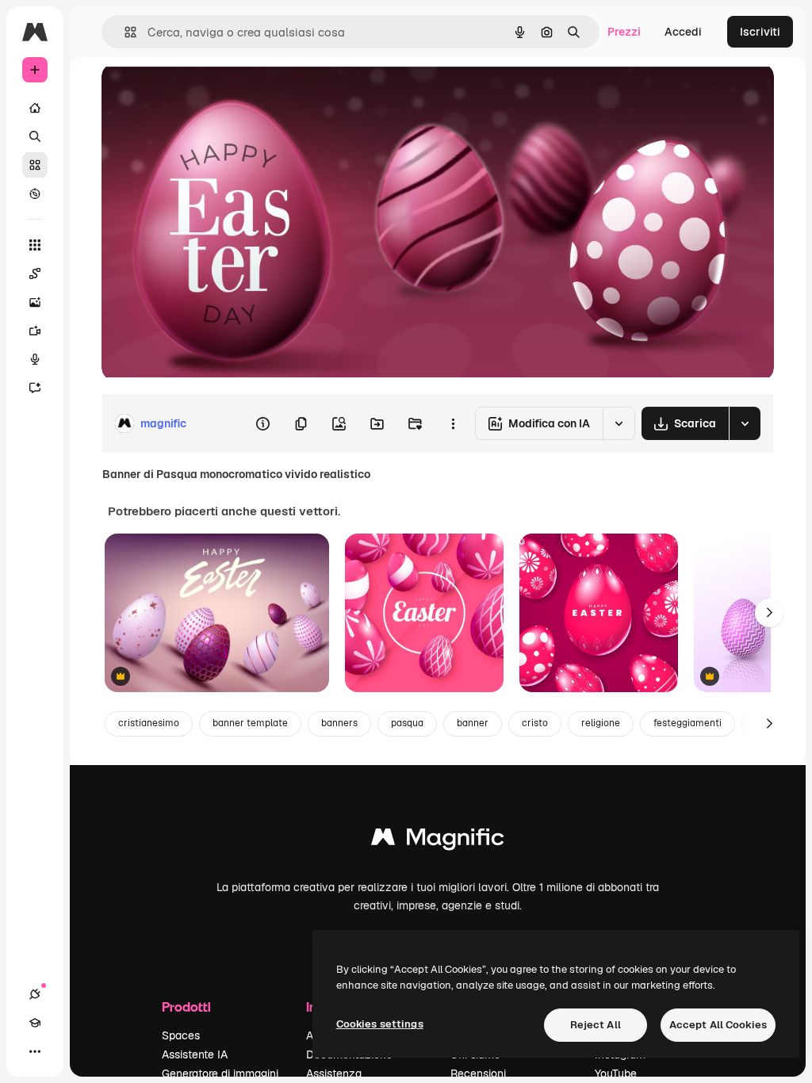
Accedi (683, 32)
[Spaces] (35, 273)
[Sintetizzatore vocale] (35, 359)
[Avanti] (769, 613)
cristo (535, 723)
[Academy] (35, 1022)
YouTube (616, 1073)
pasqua (407, 723)
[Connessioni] (35, 994)
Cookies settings (379, 1024)
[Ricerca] (35, 136)
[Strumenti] (35, 245)
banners (339, 723)
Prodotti (186, 1006)
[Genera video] (35, 330)
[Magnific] (437, 841)
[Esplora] (35, 193)
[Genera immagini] (35, 302)
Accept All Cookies (718, 1024)
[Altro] (35, 1051)
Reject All (595, 1024)
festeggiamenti (687, 723)
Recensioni (478, 1073)
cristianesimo (148, 723)
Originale (206, 93)
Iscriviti (760, 32)
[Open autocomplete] (124, 32)
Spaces (181, 1035)
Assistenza (334, 1073)
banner (472, 723)
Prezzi (624, 32)
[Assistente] (35, 387)
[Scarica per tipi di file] (744, 423)
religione (600, 723)
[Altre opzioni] (453, 423)
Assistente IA (195, 1054)
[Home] (35, 108)
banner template (250, 723)
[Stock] (35, 165)
